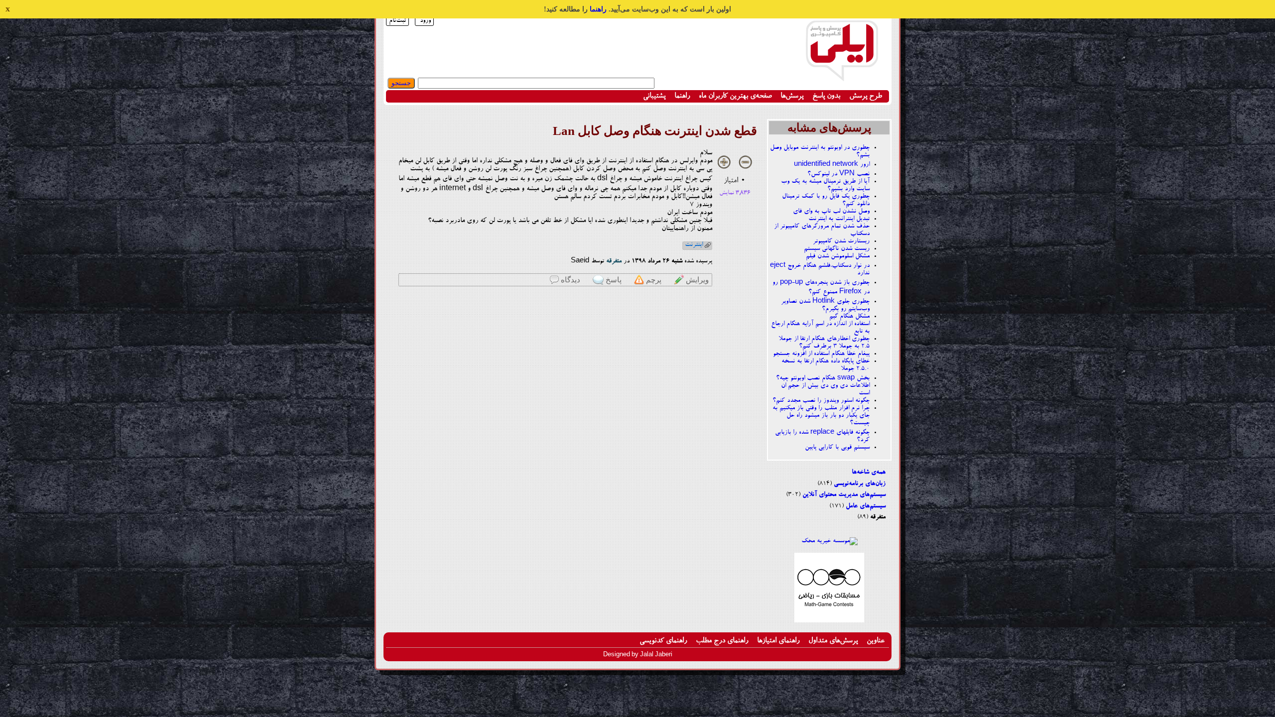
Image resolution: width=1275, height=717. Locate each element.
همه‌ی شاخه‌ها (869, 472)
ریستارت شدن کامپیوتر (841, 241)
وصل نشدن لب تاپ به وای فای (831, 211)
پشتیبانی (654, 96)
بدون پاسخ (826, 96)
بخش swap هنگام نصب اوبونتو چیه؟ (823, 378)
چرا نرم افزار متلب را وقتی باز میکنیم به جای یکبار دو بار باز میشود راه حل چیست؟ (821, 415)
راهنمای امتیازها (778, 641)
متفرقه (878, 517)
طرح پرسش (865, 96)
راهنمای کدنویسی (663, 641)
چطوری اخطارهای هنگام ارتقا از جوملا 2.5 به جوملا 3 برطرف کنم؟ (824, 342)
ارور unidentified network (832, 164)
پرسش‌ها (791, 96)
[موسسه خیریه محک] (829, 541)
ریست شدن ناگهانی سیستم (837, 248)
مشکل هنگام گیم (849, 316)
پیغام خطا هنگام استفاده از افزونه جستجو (821, 354)
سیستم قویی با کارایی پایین (837, 447)
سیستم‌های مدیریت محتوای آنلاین (844, 494)
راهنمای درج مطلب (722, 641)
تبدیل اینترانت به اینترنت (839, 219)
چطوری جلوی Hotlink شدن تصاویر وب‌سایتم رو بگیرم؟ (825, 305)
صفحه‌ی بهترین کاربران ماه (735, 96)
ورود (425, 20)
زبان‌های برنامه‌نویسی (860, 483)
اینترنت (694, 244)
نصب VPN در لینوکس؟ (838, 174)
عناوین (876, 641)
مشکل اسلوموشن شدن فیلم (838, 256)
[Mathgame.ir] (829, 621)
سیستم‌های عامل (866, 506)
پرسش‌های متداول (833, 641)
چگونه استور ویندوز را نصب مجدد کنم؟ (821, 400)
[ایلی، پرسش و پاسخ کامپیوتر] (841, 76)
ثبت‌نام (397, 20)
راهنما (598, 9)
